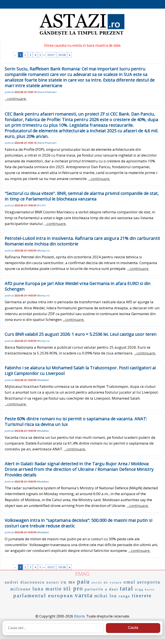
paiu (83, 581)
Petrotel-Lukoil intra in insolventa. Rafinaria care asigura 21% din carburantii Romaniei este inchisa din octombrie (82, 241)
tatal (126, 588)
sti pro (73, 588)
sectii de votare (107, 582)
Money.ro (43, 250)
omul (130, 582)
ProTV (41, 205)
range (124, 596)
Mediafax (43, 380)
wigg (139, 589)
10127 (51, 55)
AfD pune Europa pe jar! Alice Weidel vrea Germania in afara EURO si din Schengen (78, 286)
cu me (68, 582)
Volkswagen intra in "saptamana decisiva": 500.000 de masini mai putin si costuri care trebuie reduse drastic (78, 523)
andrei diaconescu (25, 582)
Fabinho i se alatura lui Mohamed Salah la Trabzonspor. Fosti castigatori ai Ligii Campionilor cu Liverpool (80, 370)
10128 (62, 55)
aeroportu (148, 582)
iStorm (79, 616)
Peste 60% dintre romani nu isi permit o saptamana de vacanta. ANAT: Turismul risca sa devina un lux (76, 421)
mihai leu (105, 595)
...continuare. (16, 98)
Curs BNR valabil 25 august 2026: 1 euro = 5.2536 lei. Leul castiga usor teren (81, 334)
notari (52, 582)
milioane (20, 589)
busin (150, 589)
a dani (111, 589)
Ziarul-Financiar (47, 92)
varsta (84, 595)
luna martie (47, 588)
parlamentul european (43, 595)
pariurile (94, 589)
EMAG (82, 573)
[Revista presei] (81, 35)
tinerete (142, 595)
